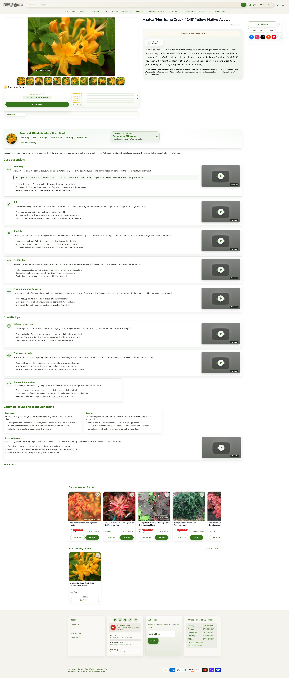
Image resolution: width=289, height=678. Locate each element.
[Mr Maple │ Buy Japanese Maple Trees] (14, 4)
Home (66, 11)
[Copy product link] (279, 37)
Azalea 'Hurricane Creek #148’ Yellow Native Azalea (82, 584)
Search (73, 629)
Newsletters (203, 11)
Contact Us (188, 11)
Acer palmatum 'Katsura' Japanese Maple (83, 524)
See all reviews (78, 105)
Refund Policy (173, 11)
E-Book (115, 11)
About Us (125, 11)
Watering (25, 137)
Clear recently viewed (211, 549)
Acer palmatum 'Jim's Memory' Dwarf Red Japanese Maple (119, 524)
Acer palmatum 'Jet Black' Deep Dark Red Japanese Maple (154, 524)
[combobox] (133, 4)
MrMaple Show (219, 11)
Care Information (155, 11)
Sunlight (44, 137)
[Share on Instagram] (257, 37)
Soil (34, 137)
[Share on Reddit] (268, 37)
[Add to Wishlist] (280, 24)
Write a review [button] (37, 104)
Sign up (153, 640)
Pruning (69, 137)
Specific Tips (82, 137)
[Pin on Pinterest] (274, 37)
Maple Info (139, 11)
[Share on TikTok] (262, 37)
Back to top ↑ (10, 464)
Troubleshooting (28, 142)
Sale (74, 11)
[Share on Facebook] (251, 37)
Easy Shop (95, 11)
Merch (106, 11)
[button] (21, 81)
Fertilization (56, 137)
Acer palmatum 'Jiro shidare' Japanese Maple (185, 524)
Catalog (83, 11)
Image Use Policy (77, 637)
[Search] (243, 5)
